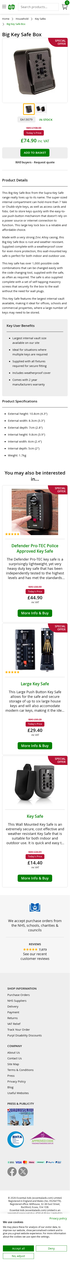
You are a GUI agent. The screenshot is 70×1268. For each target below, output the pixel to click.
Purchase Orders (18, 995)
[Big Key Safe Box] (29, 109)
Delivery (12, 1006)
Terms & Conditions (20, 1070)
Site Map (13, 1064)
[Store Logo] (12, 7)
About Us (13, 1052)
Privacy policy (58, 1218)
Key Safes (40, 18)
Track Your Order (18, 1029)
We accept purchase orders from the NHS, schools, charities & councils (35, 925)
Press (11, 1075)
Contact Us (14, 1058)
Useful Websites (18, 1093)
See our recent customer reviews (35, 956)
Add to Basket (35, 153)
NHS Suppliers (16, 1000)
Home (5, 18)
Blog (10, 1087)
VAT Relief (13, 1024)
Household (22, 18)
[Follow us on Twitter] (23, 1175)
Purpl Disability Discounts (24, 1035)
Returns (12, 1018)
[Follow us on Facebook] (12, 1175)
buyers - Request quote (35, 162)
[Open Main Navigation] (4, 7)
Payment (13, 1012)
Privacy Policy (16, 1081)
